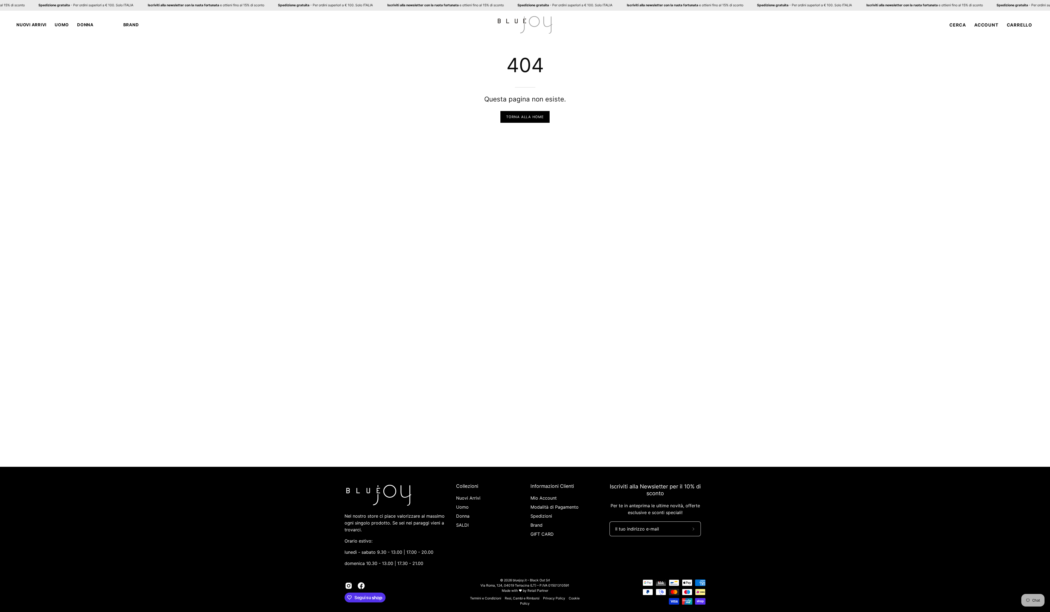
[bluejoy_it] (525, 25)
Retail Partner (537, 590)
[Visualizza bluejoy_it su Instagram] (349, 586)
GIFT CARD (542, 534)
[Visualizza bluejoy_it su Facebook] (361, 586)
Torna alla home (525, 117)
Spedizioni (541, 516)
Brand (536, 525)
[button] (31, 25)
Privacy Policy (554, 598)
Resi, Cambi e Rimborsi (522, 598)
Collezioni (467, 486)
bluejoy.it (520, 580)
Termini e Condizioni (485, 598)
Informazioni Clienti (552, 486)
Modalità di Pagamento (554, 507)
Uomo (462, 507)
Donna (462, 516)
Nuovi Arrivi (468, 498)
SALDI (462, 525)
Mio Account (543, 498)
